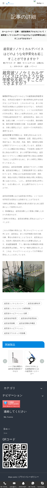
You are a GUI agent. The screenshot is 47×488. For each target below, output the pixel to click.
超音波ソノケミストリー (13, 303)
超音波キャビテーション (13, 328)
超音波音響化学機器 (27, 323)
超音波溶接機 (9, 323)
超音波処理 (12, 244)
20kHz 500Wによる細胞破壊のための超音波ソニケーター (32, 370)
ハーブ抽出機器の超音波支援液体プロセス (15, 368)
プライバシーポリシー (29, 476)
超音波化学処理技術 (29, 318)
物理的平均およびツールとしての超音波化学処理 (22, 96)
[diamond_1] (11, 404)
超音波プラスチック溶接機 (14, 333)
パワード (33, 66)
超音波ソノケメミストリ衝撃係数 (17, 308)
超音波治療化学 (34, 303)
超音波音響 (7, 135)
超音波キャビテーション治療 (15, 313)
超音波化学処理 (10, 318)
